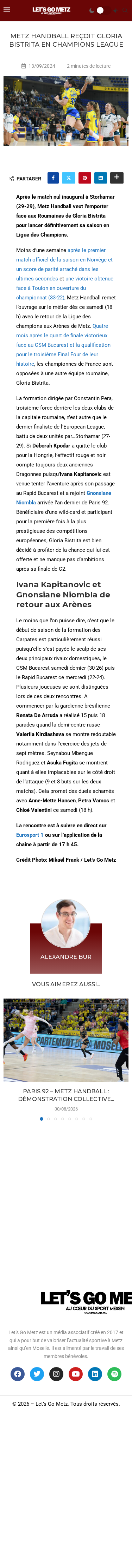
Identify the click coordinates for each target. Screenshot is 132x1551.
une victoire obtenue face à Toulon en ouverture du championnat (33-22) (64, 288)
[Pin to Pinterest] (84, 178)
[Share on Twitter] (68, 178)
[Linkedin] (95, 1374)
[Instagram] (56, 1374)
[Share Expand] (117, 178)
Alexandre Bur (66, 957)
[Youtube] (76, 1374)
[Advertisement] (66, 1193)
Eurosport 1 (30, 835)
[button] (9, 1059)
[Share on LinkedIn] (100, 178)
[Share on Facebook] (53, 178)
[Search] (124, 10)
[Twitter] (37, 1374)
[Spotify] (114, 1374)
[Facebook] (18, 1374)
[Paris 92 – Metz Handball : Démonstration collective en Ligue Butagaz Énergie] (66, 1040)
